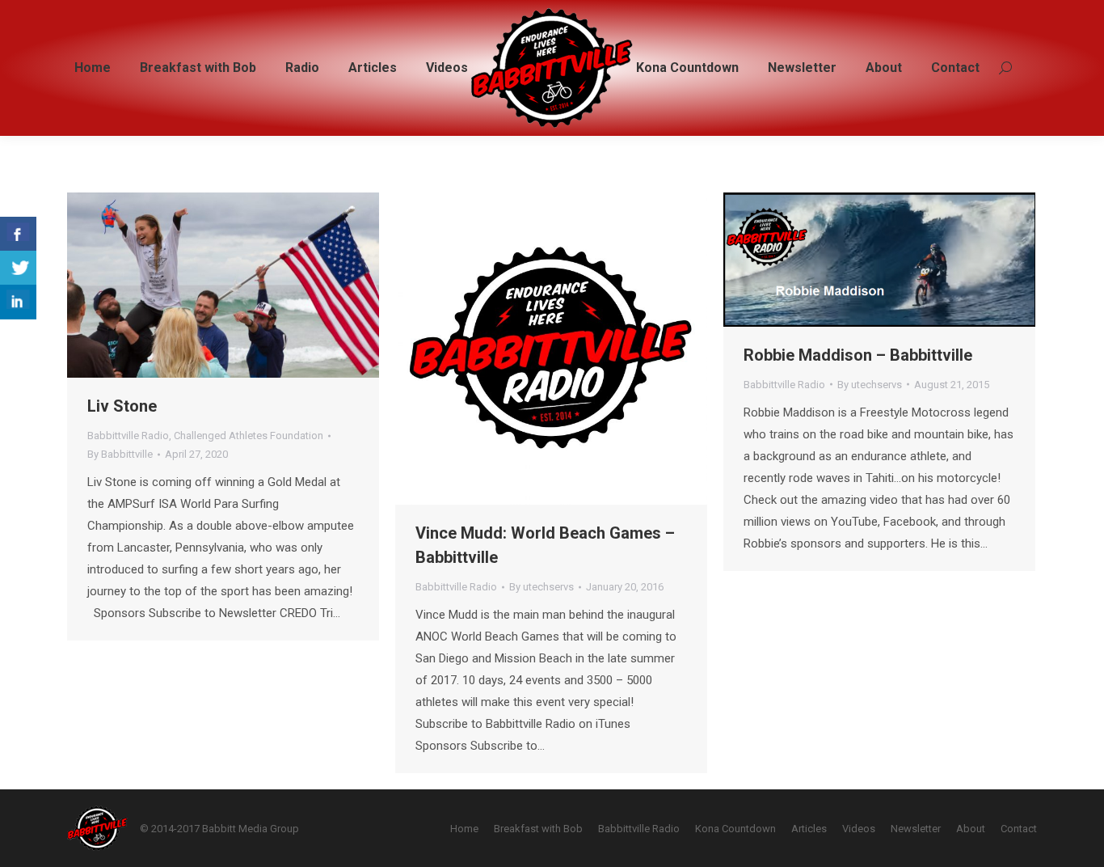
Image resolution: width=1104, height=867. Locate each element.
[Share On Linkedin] (18, 302)
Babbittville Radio (128, 435)
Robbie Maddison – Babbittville (858, 355)
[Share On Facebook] (18, 234)
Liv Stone (122, 406)
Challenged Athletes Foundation (248, 435)
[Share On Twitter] (18, 268)
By (120, 454)
